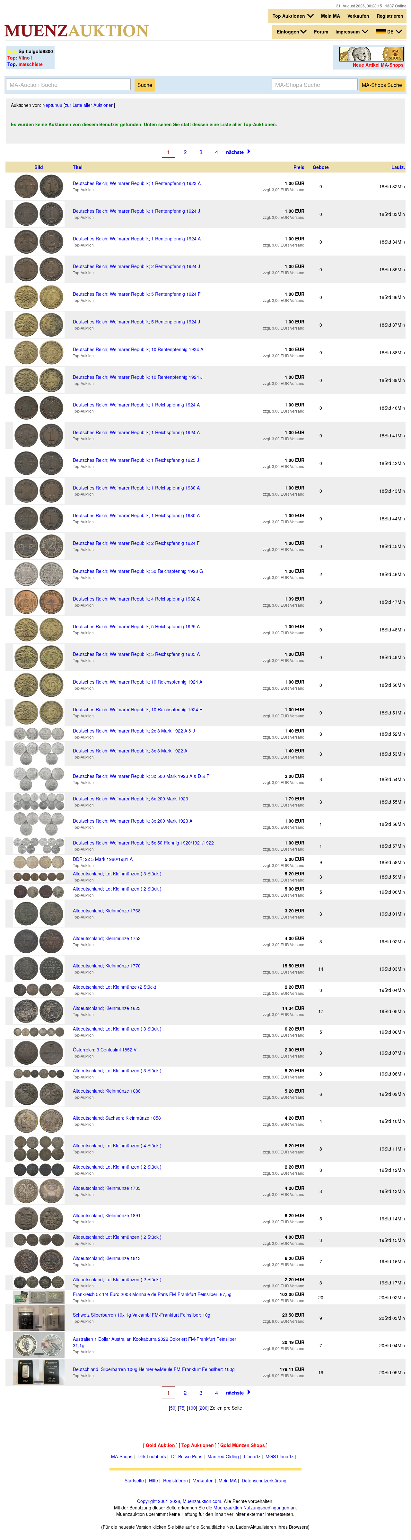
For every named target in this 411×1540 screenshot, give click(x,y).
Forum (321, 31)
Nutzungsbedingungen (266, 1507)
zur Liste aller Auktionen (89, 105)
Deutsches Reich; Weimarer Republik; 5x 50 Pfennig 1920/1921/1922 (143, 842)
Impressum (348, 31)
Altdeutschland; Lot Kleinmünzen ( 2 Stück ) (117, 888)
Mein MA (330, 16)
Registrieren (390, 16)
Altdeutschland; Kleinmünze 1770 (107, 965)
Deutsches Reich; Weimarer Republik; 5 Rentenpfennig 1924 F (137, 294)
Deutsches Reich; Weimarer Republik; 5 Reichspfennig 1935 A (136, 654)
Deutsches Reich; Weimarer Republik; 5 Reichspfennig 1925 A (136, 626)
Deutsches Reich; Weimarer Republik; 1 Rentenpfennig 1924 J (136, 211)
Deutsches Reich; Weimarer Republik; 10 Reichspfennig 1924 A (137, 681)
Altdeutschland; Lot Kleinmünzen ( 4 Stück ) (117, 1145)
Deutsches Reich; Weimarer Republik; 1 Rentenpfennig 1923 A (137, 183)
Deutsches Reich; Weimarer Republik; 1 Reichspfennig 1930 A (136, 487)
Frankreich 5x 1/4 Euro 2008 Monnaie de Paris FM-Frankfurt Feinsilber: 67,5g (152, 1294)
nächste (235, 151)
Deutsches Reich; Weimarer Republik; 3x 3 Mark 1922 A (130, 750)
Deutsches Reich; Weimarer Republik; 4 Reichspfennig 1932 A (136, 598)
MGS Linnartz (279, 1456)
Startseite (134, 1480)
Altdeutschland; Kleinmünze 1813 (107, 1258)
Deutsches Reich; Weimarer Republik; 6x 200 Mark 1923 (130, 798)
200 (203, 1408)
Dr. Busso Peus (186, 1456)
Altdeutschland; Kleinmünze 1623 (107, 1008)
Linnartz (252, 1456)
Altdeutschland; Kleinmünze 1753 (107, 938)
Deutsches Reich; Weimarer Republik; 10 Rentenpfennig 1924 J (138, 377)
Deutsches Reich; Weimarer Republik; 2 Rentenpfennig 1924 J (136, 266)
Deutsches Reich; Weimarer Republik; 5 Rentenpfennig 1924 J (136, 321)
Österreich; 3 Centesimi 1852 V (104, 1049)
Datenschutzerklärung (264, 1480)
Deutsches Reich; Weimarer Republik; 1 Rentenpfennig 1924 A (137, 238)
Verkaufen (358, 16)
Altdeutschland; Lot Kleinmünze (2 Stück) (114, 987)
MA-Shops (121, 1456)
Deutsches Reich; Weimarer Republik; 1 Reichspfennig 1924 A (136, 404)
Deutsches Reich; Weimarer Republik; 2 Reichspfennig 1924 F (136, 543)
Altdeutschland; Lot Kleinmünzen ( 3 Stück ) (117, 873)
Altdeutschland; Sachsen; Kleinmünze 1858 (117, 1118)
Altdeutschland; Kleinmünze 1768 (107, 910)
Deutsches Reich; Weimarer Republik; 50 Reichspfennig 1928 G (138, 571)
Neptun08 (52, 105)
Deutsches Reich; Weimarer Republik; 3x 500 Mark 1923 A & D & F (141, 776)
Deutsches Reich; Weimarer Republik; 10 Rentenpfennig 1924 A (138, 349)
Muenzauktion (228, 1507)
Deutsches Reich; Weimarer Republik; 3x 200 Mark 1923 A (132, 820)
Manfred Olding (223, 1456)
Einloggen (288, 31)
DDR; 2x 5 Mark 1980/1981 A (103, 859)
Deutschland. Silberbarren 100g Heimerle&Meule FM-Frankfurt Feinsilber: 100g (154, 1369)
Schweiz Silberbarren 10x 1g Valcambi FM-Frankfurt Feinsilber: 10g (141, 1314)
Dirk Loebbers (151, 1456)
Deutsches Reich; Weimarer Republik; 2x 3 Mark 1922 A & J (134, 730)
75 (181, 1408)
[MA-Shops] (371, 59)
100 (192, 1408)
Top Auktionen (289, 16)
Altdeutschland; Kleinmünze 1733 (107, 1188)
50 (172, 1408)
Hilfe (153, 1480)
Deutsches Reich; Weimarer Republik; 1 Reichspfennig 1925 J (136, 460)
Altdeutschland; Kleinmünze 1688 (107, 1090)
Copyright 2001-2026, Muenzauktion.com (179, 1501)
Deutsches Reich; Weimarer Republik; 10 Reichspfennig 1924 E (137, 709)
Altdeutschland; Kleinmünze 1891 (107, 1215)
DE (390, 31)
